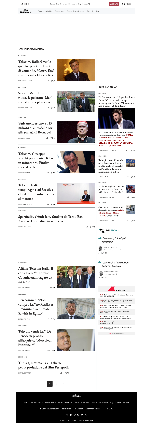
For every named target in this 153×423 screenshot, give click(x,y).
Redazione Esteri (106, 197)
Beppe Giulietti (111, 272)
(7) (54, 81)
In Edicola (52, 4)
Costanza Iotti (25, 204)
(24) (133, 150)
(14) (54, 287)
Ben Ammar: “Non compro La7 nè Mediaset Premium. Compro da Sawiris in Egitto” (35, 306)
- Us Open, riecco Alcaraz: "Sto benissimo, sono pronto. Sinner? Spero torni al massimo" (116, 301)
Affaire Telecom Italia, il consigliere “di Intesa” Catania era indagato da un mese (35, 275)
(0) (54, 173)
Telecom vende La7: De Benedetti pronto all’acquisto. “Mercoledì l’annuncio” (35, 338)
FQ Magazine (72, 4)
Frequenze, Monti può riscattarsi (114, 239)
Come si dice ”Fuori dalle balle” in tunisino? (115, 264)
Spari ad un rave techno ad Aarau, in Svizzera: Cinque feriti (111, 211)
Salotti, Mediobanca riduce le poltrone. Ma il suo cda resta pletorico (35, 97)
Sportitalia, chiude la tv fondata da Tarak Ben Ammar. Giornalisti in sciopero (50, 218)
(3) (54, 319)
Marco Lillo (24, 138)
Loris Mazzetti (110, 247)
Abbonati (114, 4)
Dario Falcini (24, 227)
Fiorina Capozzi (25, 81)
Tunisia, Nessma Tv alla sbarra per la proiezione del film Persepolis (43, 365)
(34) (106, 253)
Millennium (63, 4)
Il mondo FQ (86, 4)
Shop (79, 4)
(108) (53, 350)
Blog (57, 4)
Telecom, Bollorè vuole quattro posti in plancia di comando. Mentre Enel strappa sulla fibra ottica (36, 68)
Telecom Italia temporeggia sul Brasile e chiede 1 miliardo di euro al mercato (36, 192)
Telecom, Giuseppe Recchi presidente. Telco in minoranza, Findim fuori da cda (35, 160)
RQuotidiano (24, 173)
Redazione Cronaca (107, 150)
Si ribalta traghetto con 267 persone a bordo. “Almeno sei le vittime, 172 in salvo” (111, 189)
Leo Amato (103, 177)
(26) (53, 138)
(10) (93, 227)
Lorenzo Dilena (25, 108)
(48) (67, 373)
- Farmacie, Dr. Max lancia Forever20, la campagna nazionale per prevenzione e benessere (115, 317)
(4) (54, 107)
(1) (134, 197)
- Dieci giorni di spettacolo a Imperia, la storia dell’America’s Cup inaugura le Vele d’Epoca (115, 306)
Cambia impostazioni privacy (68, 403)
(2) (54, 204)
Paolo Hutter (24, 373)
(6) (134, 176)
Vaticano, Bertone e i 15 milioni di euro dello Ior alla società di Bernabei (35, 128)
